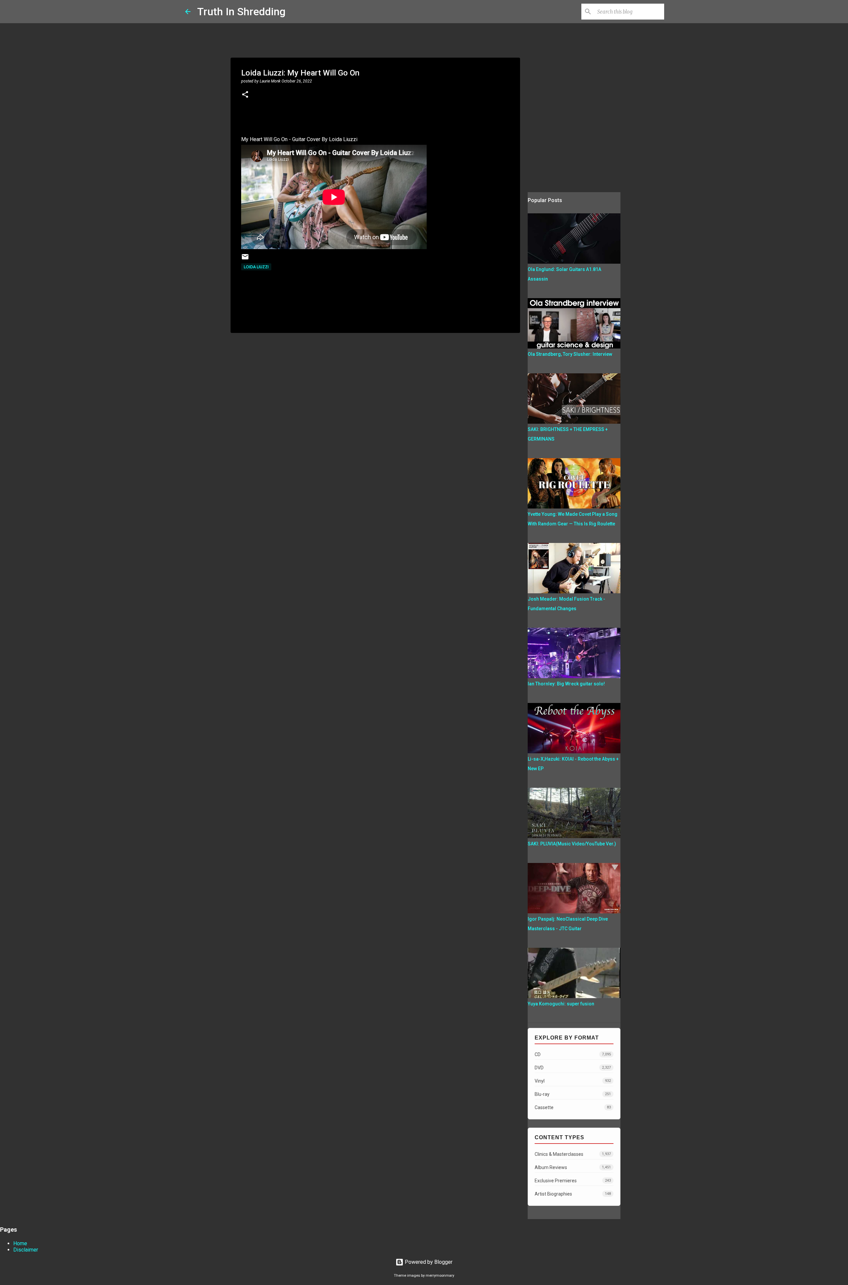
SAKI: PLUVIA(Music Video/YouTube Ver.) (572, 843)
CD (573, 1054)
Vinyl (573, 1081)
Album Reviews (573, 1167)
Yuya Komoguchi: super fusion (561, 1003)
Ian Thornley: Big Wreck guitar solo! (566, 683)
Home (20, 1243)
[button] (245, 95)
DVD (573, 1067)
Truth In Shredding (241, 11)
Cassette (573, 1107)
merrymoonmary (440, 1275)
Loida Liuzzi (256, 267)
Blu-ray (573, 1094)
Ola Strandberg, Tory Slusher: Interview (570, 354)
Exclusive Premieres (573, 1180)
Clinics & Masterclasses (573, 1154)
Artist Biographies (573, 1194)
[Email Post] (245, 259)
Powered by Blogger (427, 1262)
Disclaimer (25, 1250)
